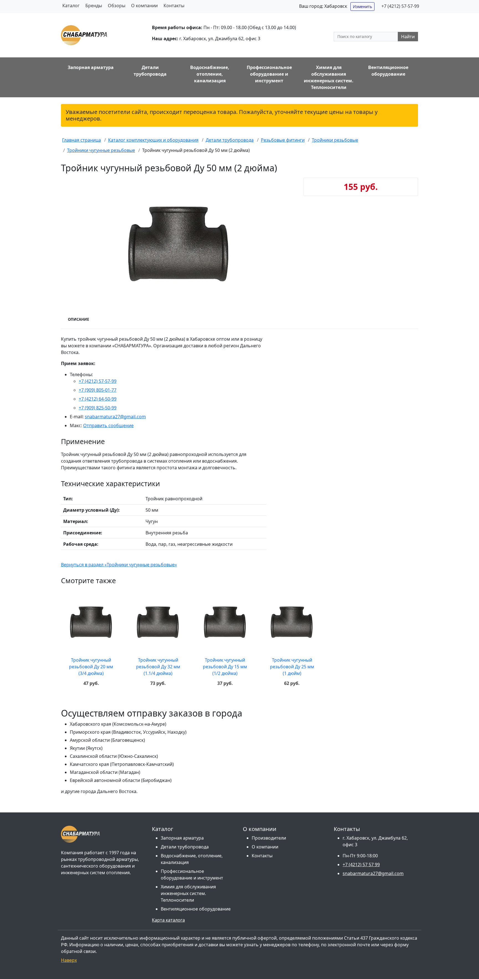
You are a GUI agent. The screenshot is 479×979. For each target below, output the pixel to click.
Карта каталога (168, 920)
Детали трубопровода (185, 847)
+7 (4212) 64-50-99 (97, 399)
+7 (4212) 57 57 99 (361, 864)
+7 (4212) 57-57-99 (400, 6)
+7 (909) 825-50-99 (97, 408)
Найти (408, 37)
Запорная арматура (182, 838)
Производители (269, 838)
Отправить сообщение (108, 425)
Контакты (174, 5)
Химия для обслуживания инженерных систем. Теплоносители (188, 893)
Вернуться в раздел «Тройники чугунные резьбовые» (119, 565)
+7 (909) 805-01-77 (97, 390)
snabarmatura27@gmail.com (115, 417)
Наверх (69, 960)
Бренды (93, 5)
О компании (144, 5)
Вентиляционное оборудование (196, 909)
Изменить (362, 6)
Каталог (71, 5)
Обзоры (116, 5)
